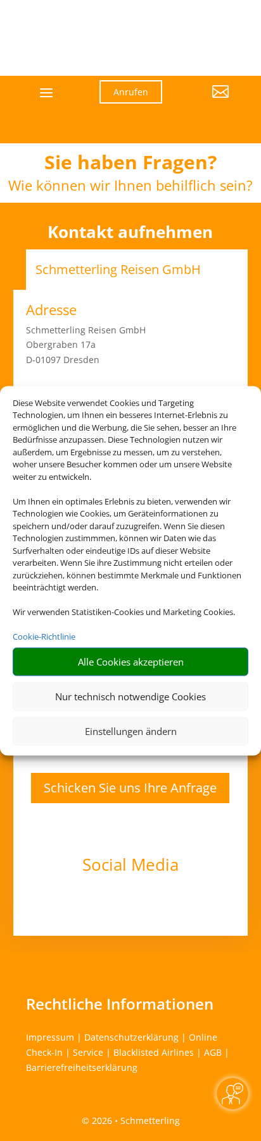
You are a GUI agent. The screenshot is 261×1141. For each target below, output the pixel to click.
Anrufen (130, 92)
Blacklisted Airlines (153, 1052)
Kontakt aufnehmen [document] (130, 232)
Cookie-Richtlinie (44, 636)
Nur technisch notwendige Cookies (130, 696)
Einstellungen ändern (131, 731)
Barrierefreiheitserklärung (81, 1067)
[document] (130, 165)
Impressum (50, 1037)
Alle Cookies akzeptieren (131, 661)
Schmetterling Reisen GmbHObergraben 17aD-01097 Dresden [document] (86, 345)
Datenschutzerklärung (131, 1037)
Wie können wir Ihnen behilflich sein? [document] (130, 186)
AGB (213, 1052)
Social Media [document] (130, 866)
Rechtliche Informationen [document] (119, 1004)
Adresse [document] (51, 310)
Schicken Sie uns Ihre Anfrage (130, 787)
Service (88, 1052)
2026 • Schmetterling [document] (134, 1120)
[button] (205, 101)
